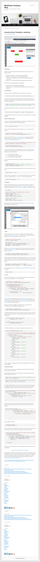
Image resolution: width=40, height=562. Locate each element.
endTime (18, 235)
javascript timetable (19, 461)
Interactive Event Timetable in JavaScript (17, 32)
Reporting (6, 494)
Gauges (5, 533)
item (11, 267)
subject (11, 236)
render (27, 267)
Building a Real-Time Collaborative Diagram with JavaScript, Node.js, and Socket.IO (17, 473)
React (5, 493)
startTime (13, 235)
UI (4, 499)
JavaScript (8, 460)
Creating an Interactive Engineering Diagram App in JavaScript (14, 471)
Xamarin (5, 503)
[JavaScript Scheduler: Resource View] (20, 66)
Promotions (6, 492)
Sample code (13, 460)
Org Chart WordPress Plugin (9, 470)
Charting (5, 484)
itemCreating (17, 278)
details (11, 258)
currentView (24, 137)
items (15, 267)
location (9, 248)
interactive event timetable (25, 460)
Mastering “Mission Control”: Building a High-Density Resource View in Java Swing (17, 469)
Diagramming (6, 485)
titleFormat (33, 149)
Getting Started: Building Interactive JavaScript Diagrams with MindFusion (16, 472)
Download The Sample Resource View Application (20, 450)
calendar (18, 139)
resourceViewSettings (8, 139)
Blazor (5, 483)
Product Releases (7, 491)
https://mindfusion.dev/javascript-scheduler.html (12, 457)
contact (22, 301)
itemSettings (8, 149)
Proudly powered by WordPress (20, 558)
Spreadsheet (6, 544)
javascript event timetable (11, 461)
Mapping (5, 490)
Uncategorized (6, 500)
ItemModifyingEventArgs (26, 298)
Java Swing (6, 488)
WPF (5, 502)
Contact (22, 186)
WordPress (6, 501)
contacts (16, 187)
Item (15, 233)
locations (21, 187)
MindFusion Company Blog (12, 6)
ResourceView (17, 137)
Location (26, 186)
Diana (14, 34)
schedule (26, 149)
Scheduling (16, 460)
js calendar (23, 461)
